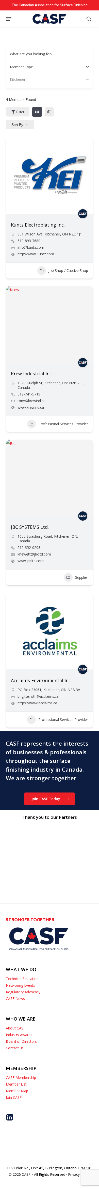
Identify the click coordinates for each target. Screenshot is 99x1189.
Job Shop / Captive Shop (68, 270)
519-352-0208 (29, 547)
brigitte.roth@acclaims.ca (38, 696)
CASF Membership (21, 1077)
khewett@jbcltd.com (34, 554)
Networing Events (20, 985)
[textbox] (21, 67)
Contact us (15, 1048)
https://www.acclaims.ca (37, 703)
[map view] (49, 112)
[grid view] (37, 112)
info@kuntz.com (31, 247)
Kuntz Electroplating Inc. (38, 225)
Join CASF (14, 1097)
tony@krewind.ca (31, 401)
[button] (8, 18)
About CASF (15, 1028)
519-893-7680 (29, 241)
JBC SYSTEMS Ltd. (30, 527)
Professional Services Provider (63, 423)
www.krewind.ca (31, 407)
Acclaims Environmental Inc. (41, 680)
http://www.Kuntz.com (36, 254)
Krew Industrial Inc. (32, 374)
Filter (20, 112)
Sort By (17, 125)
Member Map (17, 1090)
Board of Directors (21, 1041)
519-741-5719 (29, 394)
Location (17, 79)
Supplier (81, 577)
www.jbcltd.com (31, 561)
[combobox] (47, 67)
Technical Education (22, 978)
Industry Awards (19, 1034)
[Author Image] (82, 213)
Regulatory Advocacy (23, 991)
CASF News (15, 998)
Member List (16, 1084)
